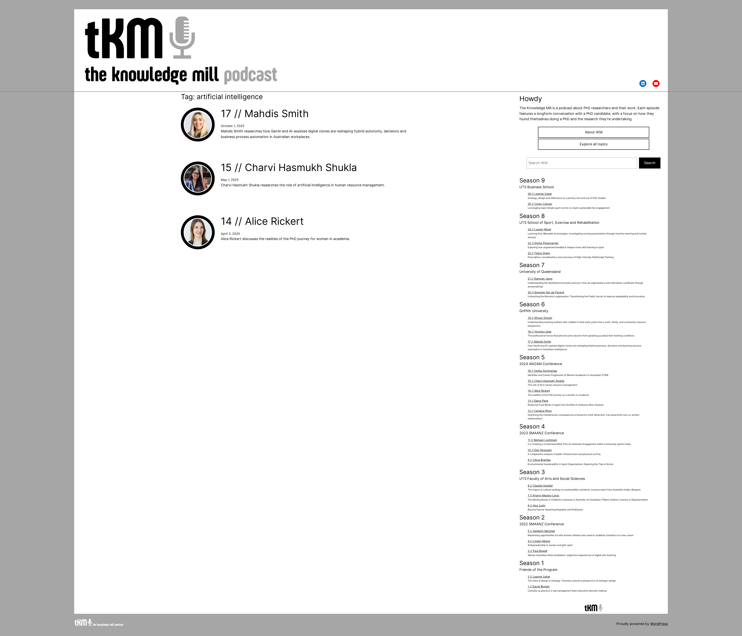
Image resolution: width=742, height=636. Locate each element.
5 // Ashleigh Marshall (541, 531)
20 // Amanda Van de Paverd (546, 292)
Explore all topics (594, 144)
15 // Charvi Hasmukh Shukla (289, 168)
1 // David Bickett (539, 586)
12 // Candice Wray (540, 410)
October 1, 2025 (232, 126)
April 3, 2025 (230, 234)
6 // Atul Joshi (536, 505)
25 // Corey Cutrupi (540, 203)
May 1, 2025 (230, 180)
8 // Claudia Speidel (540, 485)
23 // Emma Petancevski (543, 243)
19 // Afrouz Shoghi (540, 317)
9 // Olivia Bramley (539, 459)
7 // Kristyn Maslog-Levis (543, 495)
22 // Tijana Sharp (539, 253)
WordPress (659, 624)
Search (649, 163)
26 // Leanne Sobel (540, 193)
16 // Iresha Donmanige (542, 370)
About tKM (593, 132)
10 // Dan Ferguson (540, 450)
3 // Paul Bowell (537, 551)
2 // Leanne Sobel (539, 576)
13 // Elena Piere (538, 400)
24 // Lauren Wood (539, 229)
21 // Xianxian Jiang (540, 278)
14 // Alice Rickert (262, 221)
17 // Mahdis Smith (265, 114)
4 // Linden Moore (539, 541)
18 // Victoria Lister (539, 331)
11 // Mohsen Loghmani (542, 440)
